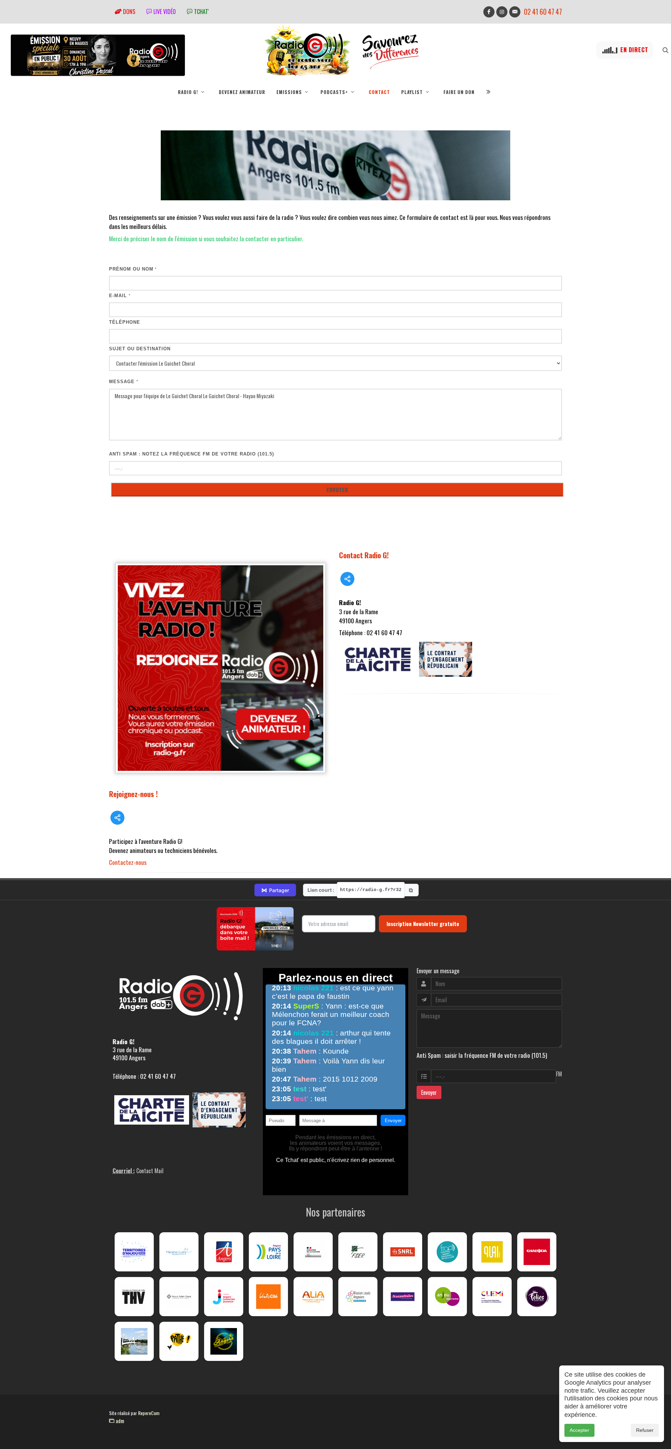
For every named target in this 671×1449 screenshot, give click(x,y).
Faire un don (459, 91)
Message (123, 381)
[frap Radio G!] (447, 1251)
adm (119, 1421)
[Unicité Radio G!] (268, 1296)
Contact (379, 91)
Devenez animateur (242, 91)
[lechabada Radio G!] (536, 1251)
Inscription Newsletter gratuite (423, 923)
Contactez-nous (127, 862)
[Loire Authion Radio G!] (134, 1341)
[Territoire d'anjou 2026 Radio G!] (134, 1251)
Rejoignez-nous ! (133, 793)
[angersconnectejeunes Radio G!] (223, 1296)
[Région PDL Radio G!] (268, 1251)
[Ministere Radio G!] (313, 1251)
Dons (128, 11)
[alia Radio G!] (313, 1296)
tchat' (201, 11)
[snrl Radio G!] (402, 1251)
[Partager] (117, 818)
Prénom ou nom (133, 269)
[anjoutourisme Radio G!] (447, 1296)
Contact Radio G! (364, 555)
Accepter (579, 1430)
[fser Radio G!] (357, 1251)
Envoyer (429, 1092)
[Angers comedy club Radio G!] (223, 1341)
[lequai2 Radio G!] (492, 1251)
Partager (275, 890)
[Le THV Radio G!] (134, 1296)
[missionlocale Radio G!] (357, 1296)
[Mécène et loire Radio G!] (179, 1251)
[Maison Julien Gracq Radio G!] (179, 1296)
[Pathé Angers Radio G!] (179, 1341)
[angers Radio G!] (223, 1251)
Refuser (645, 1430)
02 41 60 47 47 (543, 12)
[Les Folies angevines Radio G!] (536, 1296)
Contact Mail (150, 1171)
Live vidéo (164, 11)
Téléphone (124, 322)
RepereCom (148, 1412)
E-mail (120, 295)
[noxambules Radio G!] (402, 1296)
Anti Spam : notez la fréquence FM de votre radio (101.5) (191, 454)
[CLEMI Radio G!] (492, 1296)
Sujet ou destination (140, 348)
